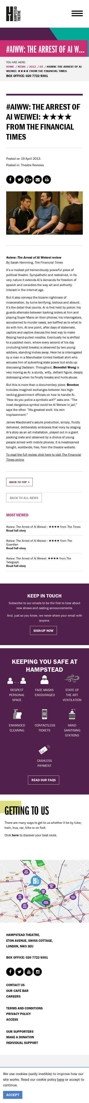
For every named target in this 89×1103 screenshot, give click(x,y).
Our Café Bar (17, 991)
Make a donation (20, 1037)
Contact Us (15, 985)
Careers (13, 996)
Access (12, 1019)
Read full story (16, 530)
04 (41, 66)
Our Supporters (20, 1031)
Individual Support (22, 1043)
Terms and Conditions (24, 1008)
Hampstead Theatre (13, 13)
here (60, 1079)
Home (10, 66)
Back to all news (24, 498)
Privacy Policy (18, 1014)
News (21, 66)
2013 (32, 66)
